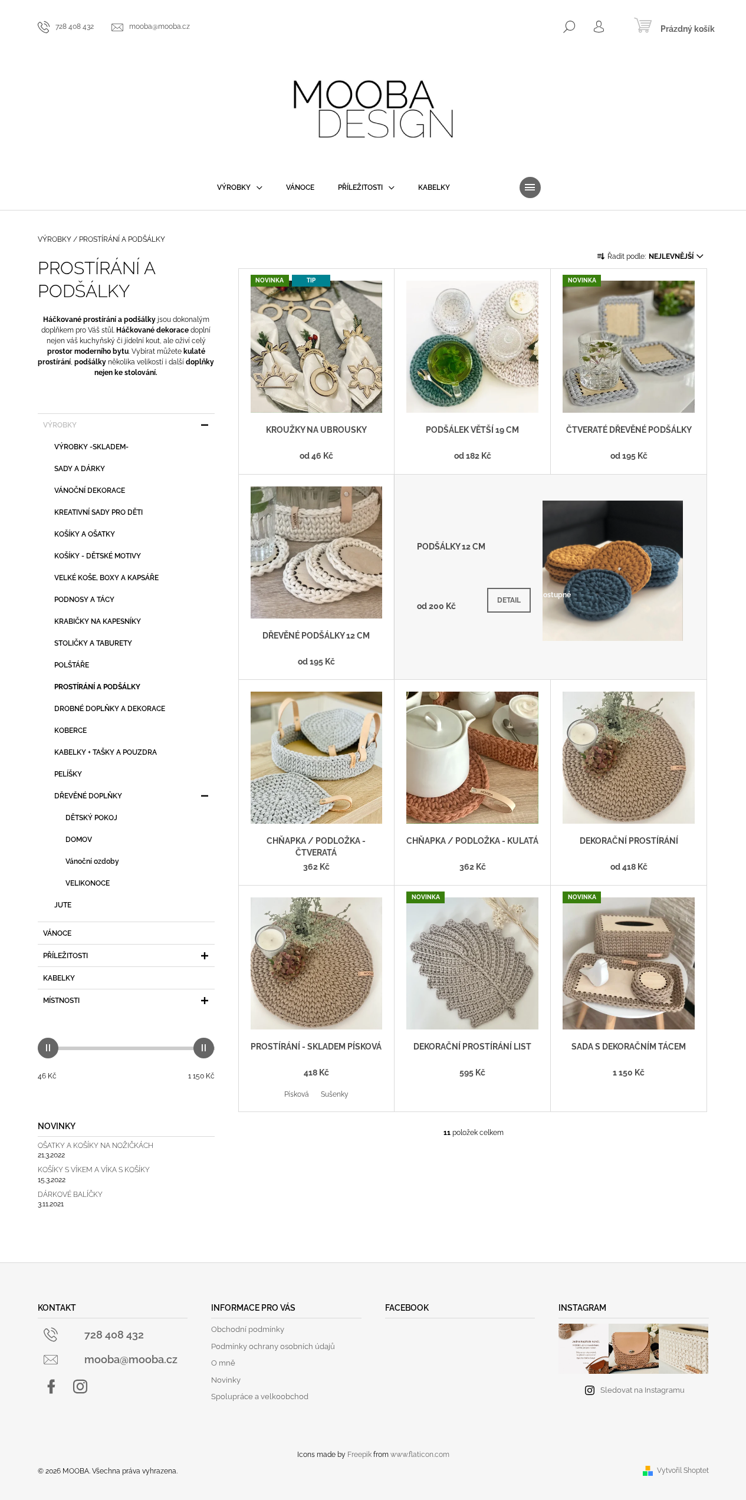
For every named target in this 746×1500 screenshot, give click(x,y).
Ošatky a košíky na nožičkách (95, 1146)
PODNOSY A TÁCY (84, 600)
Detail (509, 600)
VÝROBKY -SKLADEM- (91, 447)
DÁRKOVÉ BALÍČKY (70, 1195)
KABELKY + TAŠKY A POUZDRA (105, 752)
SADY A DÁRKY (79, 469)
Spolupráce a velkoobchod (259, 1396)
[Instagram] (80, 1386)
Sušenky (335, 1094)
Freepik (359, 1454)
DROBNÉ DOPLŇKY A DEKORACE (109, 709)
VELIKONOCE (87, 883)
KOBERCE (70, 730)
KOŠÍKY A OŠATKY (84, 534)
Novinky (226, 1380)
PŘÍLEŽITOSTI (65, 956)
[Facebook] (51, 1386)
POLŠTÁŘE (71, 665)
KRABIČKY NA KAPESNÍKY (97, 621)
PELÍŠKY (68, 774)
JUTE (62, 905)
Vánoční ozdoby (92, 861)
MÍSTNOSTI (61, 1000)
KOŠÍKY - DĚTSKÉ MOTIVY (97, 556)
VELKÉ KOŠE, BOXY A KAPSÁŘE (106, 578)
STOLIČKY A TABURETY (93, 643)
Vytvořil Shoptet (683, 1470)
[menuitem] (239, 187)
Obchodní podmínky (247, 1329)
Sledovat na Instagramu (642, 1390)
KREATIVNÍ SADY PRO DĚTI (98, 512)
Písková (296, 1094)
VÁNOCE (57, 933)
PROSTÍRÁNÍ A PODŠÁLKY (97, 687)
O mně (223, 1362)
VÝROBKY (60, 425)
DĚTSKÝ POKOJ (91, 818)
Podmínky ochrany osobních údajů (273, 1346)
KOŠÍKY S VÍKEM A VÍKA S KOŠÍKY (94, 1170)
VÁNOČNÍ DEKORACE (89, 490)
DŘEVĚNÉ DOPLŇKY (88, 796)
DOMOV (78, 839)
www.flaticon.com (419, 1454)
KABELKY (59, 978)
